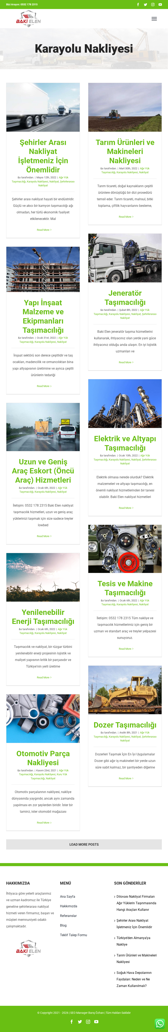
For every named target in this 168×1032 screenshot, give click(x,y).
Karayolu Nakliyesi (37, 181)
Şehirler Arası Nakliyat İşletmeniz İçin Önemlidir (43, 107)
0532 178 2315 (28, 4)
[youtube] (160, 4)
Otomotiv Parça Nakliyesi (43, 718)
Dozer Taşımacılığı (125, 690)
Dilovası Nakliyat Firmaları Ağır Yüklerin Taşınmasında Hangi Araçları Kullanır (136, 903)
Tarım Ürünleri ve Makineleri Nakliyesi (125, 107)
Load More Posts (84, 844)
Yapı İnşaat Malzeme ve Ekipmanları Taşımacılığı (43, 269)
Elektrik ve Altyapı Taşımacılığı (125, 403)
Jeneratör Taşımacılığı (125, 258)
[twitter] (145, 4)
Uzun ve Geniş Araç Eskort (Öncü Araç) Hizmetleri (43, 427)
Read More (43, 229)
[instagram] (152, 4)
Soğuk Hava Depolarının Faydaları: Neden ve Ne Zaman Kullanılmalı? (134, 979)
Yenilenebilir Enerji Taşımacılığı (43, 577)
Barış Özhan (96, 1012)
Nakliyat (54, 181)
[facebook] (138, 4)
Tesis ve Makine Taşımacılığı (125, 549)
